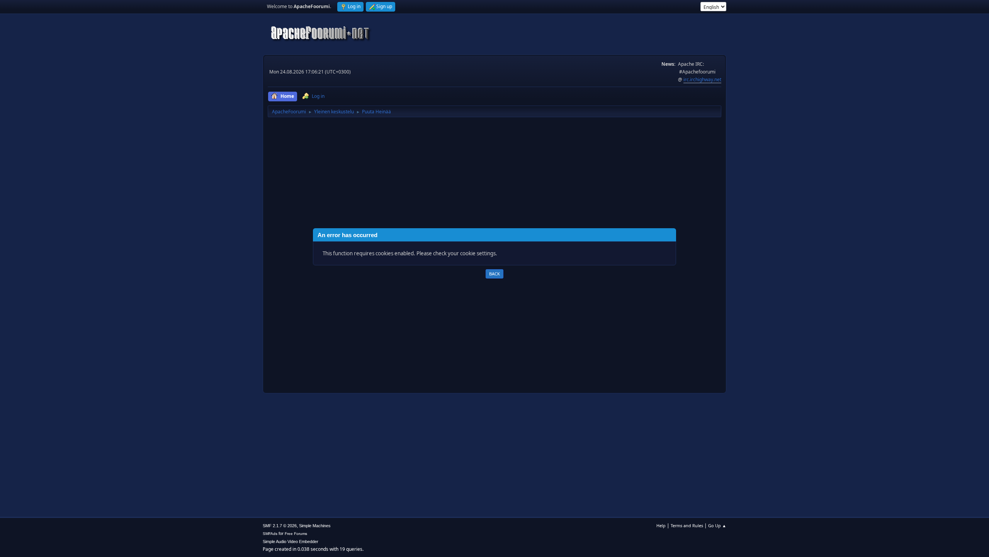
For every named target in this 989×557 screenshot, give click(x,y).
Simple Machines (315, 525)
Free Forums (296, 533)
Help (661, 525)
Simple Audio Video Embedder (290, 541)
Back (494, 274)
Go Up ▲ (717, 525)
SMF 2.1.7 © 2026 (280, 525)
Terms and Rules (687, 525)
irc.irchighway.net (702, 79)
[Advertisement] (494, 174)
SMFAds (270, 533)
